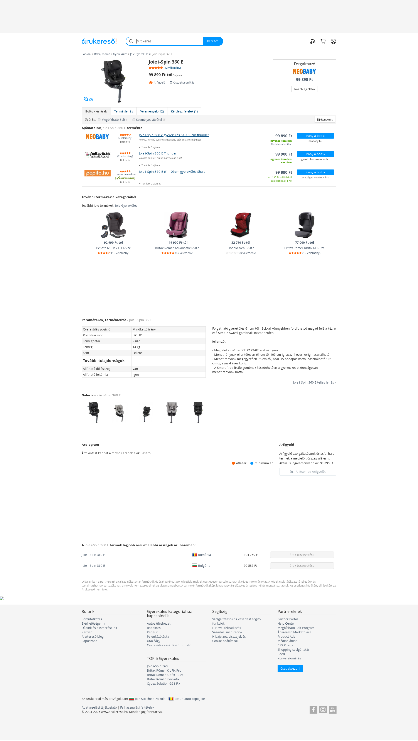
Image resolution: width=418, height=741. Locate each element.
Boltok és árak (96, 111)
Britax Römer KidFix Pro (164, 670)
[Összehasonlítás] (313, 41)
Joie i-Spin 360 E (93, 555)
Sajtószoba (89, 641)
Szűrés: (90, 119)
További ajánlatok (304, 89)
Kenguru (153, 632)
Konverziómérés (289, 658)
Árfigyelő (159, 82)
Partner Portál (288, 619)
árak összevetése (302, 555)
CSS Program (287, 645)
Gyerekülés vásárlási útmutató (169, 645)
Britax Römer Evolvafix (163, 679)
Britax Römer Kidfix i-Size (165, 675)
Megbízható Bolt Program (296, 628)
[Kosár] (323, 41)
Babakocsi (154, 628)
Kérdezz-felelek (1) (184, 111)
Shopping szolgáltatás (294, 649)
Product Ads (286, 636)
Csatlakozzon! (290, 668)
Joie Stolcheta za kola (150, 699)
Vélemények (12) (152, 111)
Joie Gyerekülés (126, 205)
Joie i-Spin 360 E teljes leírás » (314, 382)
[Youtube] (332, 709)
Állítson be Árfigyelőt (311, 471)
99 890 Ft (304, 79)
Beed (281, 654)
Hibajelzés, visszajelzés (229, 636)
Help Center (286, 623)
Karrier (87, 632)
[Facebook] (313, 709)
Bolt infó (125, 142)
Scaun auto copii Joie (190, 699)
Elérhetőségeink (93, 623)
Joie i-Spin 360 (157, 666)
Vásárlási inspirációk (227, 632)
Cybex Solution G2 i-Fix (163, 683)
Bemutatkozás (92, 619)
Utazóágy (153, 641)
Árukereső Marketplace (294, 632)
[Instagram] (323, 709)
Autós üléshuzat (158, 623)
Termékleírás (123, 111)
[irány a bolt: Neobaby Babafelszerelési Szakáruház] (304, 71)
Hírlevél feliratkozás (226, 628)
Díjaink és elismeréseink (99, 628)
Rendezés (326, 119)
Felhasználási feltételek (137, 707)
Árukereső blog (93, 636)
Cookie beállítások (225, 641)
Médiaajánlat (287, 641)
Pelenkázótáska (158, 636)
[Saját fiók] (333, 41)
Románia (204, 555)
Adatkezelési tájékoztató (99, 707)
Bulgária (204, 565)
